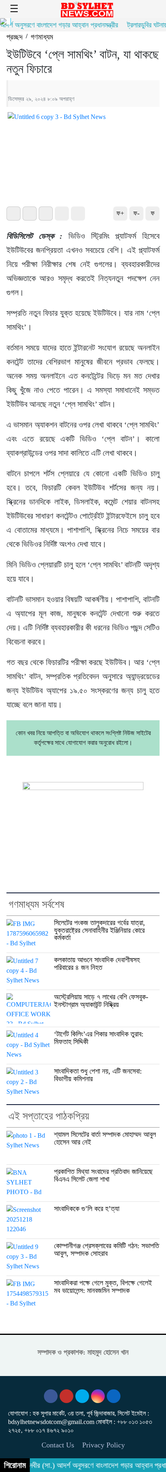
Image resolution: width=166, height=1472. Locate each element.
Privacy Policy (103, 1445)
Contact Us (58, 1445)
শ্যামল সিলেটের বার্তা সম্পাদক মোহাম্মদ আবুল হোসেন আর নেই (105, 1138)
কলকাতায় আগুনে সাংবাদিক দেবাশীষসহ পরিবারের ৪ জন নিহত (97, 964)
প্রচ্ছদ (14, 37)
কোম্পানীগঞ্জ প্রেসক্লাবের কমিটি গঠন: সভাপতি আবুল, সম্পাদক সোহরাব (106, 1249)
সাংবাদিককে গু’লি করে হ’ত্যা (86, 1209)
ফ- (136, 213)
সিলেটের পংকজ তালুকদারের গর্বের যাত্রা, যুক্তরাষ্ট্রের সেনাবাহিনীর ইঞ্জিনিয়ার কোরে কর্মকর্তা (99, 930)
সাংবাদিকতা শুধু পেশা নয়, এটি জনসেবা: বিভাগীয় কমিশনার (98, 1075)
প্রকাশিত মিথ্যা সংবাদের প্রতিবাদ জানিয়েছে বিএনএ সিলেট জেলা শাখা (103, 1175)
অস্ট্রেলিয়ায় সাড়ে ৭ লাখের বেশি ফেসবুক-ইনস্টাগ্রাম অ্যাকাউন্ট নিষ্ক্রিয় (101, 1001)
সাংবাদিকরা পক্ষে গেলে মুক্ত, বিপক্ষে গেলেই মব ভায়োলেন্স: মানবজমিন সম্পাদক (103, 1287)
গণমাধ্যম (42, 37)
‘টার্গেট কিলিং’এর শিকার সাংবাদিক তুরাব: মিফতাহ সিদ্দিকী (98, 1038)
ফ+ (120, 213)
